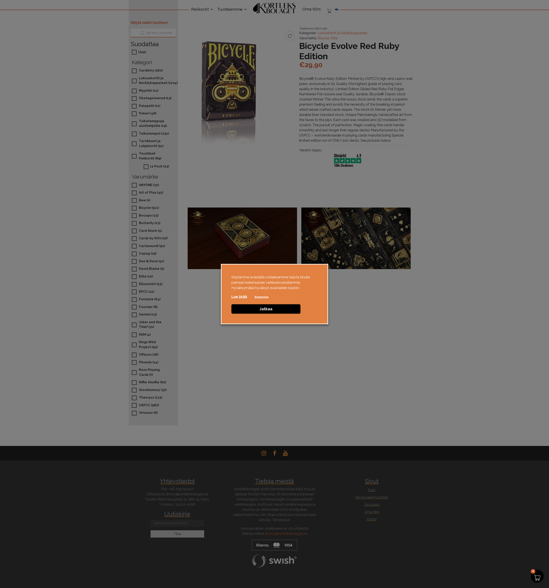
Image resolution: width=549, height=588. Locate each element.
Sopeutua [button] (261, 296)
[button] (537, 576)
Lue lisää (239, 296)
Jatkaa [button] (265, 308)
